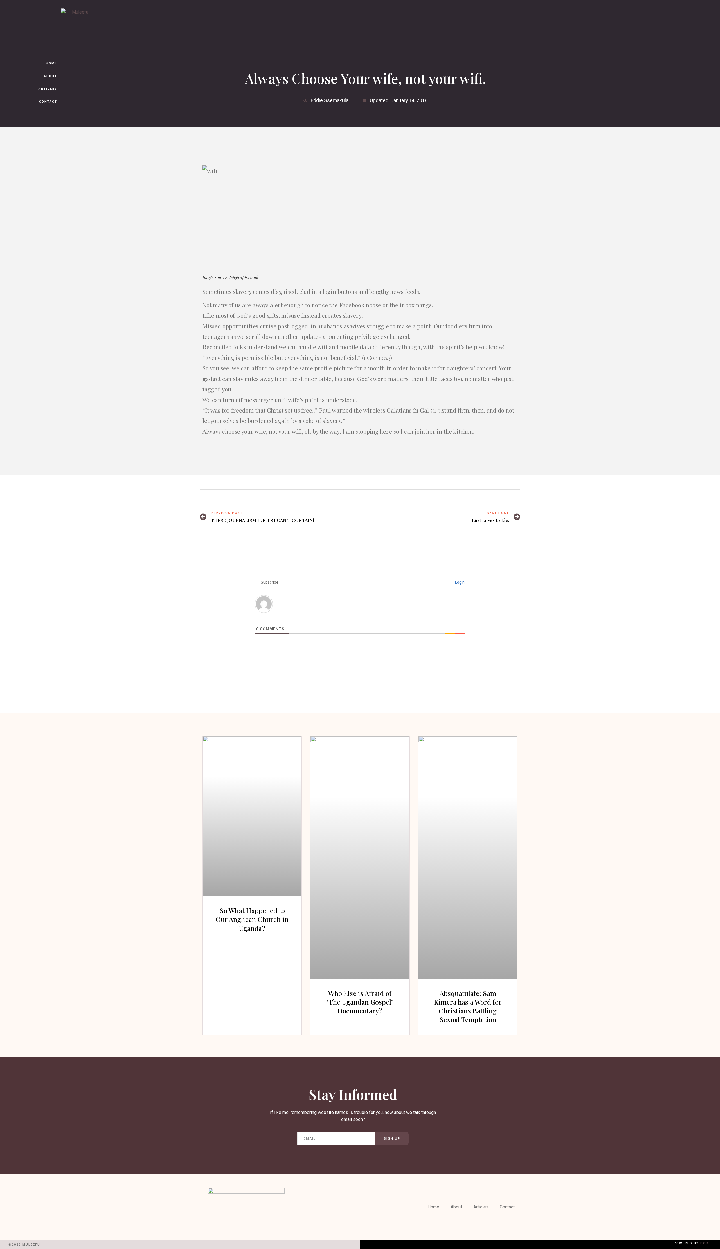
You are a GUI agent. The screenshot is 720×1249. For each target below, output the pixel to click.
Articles (48, 89)
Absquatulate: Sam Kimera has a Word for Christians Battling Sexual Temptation (468, 1006)
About (50, 76)
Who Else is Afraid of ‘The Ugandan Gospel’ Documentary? (360, 1002)
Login (459, 582)
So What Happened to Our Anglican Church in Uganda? (252, 919)
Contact (48, 102)
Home (51, 63)
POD (704, 1243)
